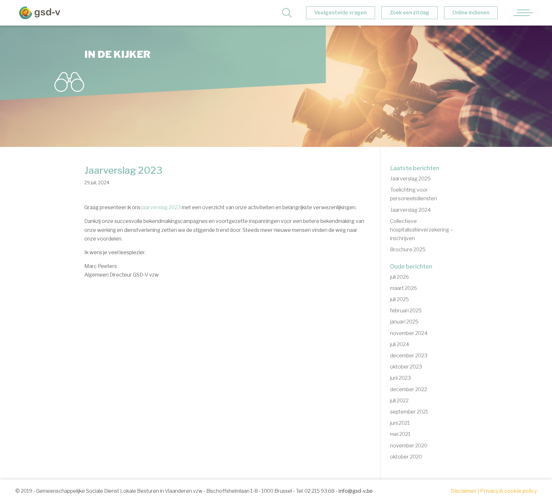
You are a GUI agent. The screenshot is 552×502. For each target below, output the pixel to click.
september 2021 (409, 412)
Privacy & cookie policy (508, 491)
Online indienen (470, 13)
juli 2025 (399, 299)
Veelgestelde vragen (340, 13)
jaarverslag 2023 (161, 207)
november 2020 (408, 446)
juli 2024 (399, 344)
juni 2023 (400, 378)
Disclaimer (464, 491)
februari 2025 (406, 311)
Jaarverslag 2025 (410, 179)
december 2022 (408, 389)
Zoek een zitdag (409, 13)
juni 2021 (400, 423)
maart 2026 (403, 288)
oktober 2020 (406, 457)
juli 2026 (399, 277)
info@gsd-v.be (355, 491)
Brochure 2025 (407, 250)
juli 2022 (399, 401)
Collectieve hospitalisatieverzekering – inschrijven (421, 229)
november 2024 (409, 333)
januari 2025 (404, 322)
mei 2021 (400, 434)
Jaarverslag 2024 (410, 210)
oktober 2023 (406, 367)
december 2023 (408, 356)
